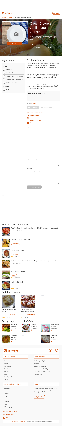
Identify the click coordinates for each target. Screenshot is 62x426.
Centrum (6, 399)
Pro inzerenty (9, 415)
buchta (54, 330)
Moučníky (31, 314)
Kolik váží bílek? (34, 96)
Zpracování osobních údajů (42, 371)
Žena (5, 396)
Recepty (10, 17)
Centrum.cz (14, 422)
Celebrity (6, 401)
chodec (34, 330)
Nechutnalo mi (48, 107)
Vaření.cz (4, 17)
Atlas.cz (22, 422)
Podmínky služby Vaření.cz (42, 361)
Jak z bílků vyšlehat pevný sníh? (38, 99)
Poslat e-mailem (34, 117)
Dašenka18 (15, 330)
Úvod (5, 361)
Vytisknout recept (34, 115)
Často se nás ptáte (11, 411)
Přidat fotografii (16, 43)
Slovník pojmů (8, 377)
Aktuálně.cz (7, 388)
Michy (34, 103)
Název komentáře (32, 160)
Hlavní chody (15, 243)
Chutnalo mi (34, 107)
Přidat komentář (35, 187)
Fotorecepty (7, 366)
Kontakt (6, 379)
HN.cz (5, 391)
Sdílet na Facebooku (35, 120)
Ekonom (6, 393)
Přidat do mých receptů (36, 112)
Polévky (14, 275)
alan (13, 341)
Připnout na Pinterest (35, 123)
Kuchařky (6, 369)
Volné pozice (38, 374)
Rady (5, 374)
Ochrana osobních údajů (41, 369)
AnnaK (53, 341)
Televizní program (9, 407)
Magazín (6, 371)
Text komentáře (31, 168)
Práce (5, 404)
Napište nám (39, 397)
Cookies (36, 363)
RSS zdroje (8, 418)
